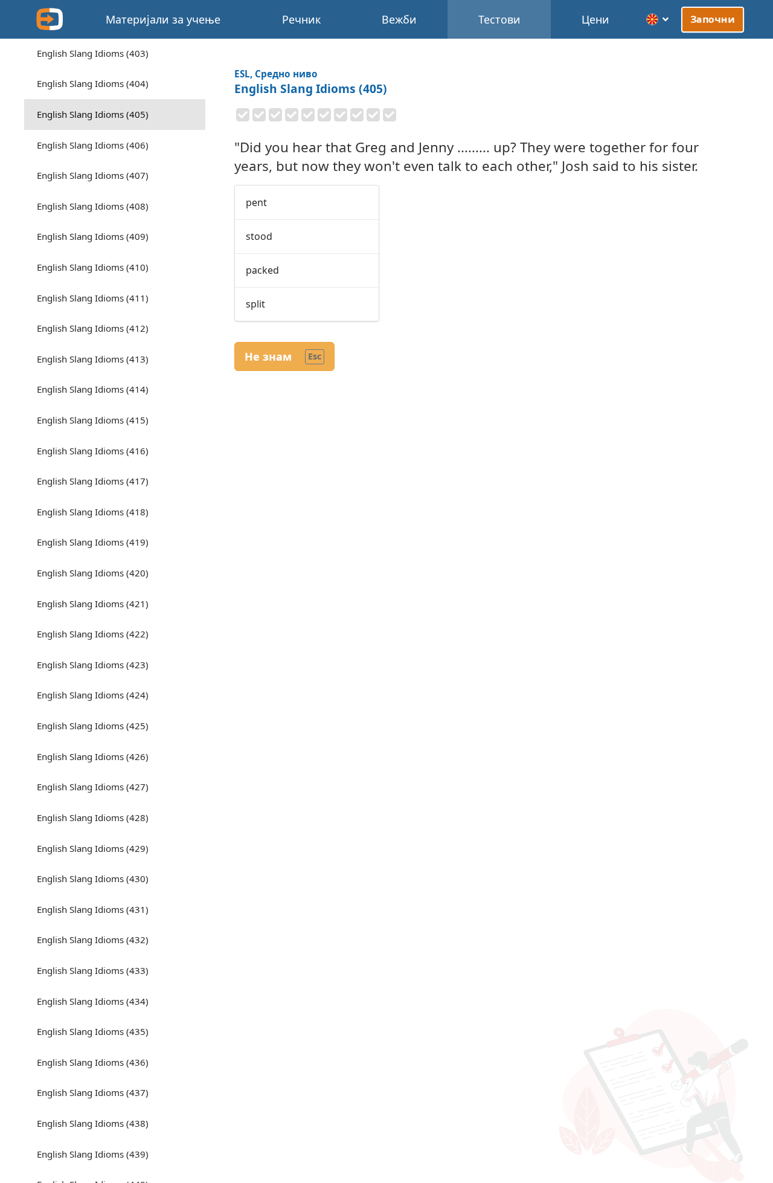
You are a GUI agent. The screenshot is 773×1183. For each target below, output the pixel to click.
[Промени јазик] (658, 19)
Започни (712, 19)
